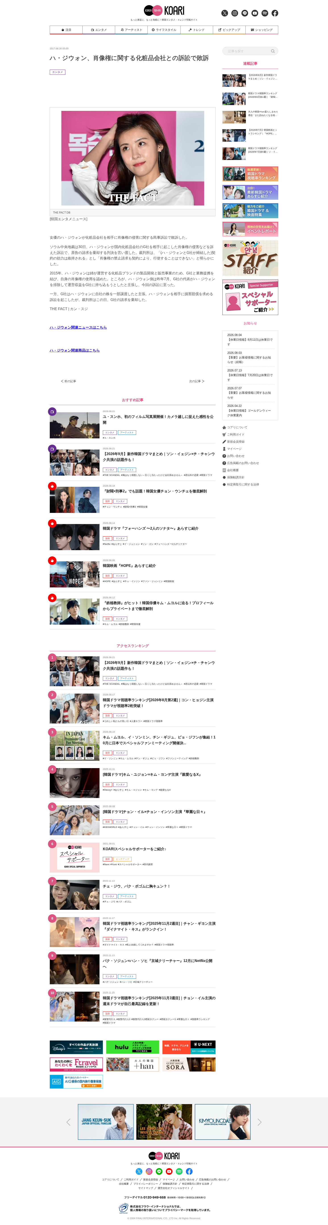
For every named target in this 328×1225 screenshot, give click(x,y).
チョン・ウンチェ (113, 507)
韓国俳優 (135, 624)
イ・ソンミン (111, 758)
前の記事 (70, 381)
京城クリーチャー (144, 982)
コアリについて (237, 427)
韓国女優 (143, 507)
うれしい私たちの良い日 (116, 721)
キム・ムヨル (111, 624)
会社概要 (233, 470)
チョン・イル (137, 827)
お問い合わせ (236, 456)
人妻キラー (136, 721)
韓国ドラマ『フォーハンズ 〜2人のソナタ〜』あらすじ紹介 (151, 528)
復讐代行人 (109, 1019)
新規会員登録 (236, 441)
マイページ (234, 448)
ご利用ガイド (236, 434)
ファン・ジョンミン (153, 581)
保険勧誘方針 (236, 477)
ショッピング (264, 29)
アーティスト (133, 29)
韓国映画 (169, 581)
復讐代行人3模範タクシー (146, 1019)
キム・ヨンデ (151, 790)
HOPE (107, 581)
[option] (106, 1122)
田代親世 (148, 864)
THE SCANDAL (112, 475)
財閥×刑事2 (130, 507)
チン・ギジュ (142, 758)
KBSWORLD (110, 827)
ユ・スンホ (109, 438)
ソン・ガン (148, 544)
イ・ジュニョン (132, 544)
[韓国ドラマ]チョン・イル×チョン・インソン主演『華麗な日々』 (155, 812)
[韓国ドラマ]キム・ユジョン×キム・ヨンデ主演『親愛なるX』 (152, 774)
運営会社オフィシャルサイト (174, 1188)
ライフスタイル (166, 29)
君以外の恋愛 (192, 475)
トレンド (199, 29)
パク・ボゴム (124, 901)
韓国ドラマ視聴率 (154, 721)
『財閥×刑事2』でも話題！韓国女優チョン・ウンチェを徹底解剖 (155, 491)
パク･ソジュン (111, 982)
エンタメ (101, 29)
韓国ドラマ (206, 475)
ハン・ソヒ (126, 982)
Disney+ (108, 790)
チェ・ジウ (109, 901)
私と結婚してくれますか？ (140, 944)
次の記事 (195, 381)
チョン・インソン (156, 827)
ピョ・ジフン (158, 758)
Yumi (114, 864)
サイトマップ (145, 1188)
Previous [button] (68, 1122)
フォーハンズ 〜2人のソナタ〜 (171, 544)
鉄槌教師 (124, 624)
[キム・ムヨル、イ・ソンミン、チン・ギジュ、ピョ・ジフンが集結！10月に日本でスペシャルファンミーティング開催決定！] (75, 745)
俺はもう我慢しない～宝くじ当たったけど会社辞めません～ (152, 475)
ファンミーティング (178, 758)
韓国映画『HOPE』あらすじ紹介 (129, 566)
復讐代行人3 (124, 1019)
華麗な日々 (172, 827)
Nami (106, 864)
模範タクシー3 (168, 1019)
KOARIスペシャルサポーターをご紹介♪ (134, 849)
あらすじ (117, 544)
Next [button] (259, 1122)
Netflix (107, 544)
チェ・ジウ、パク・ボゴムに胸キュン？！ (137, 886)
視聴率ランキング (201, 1019)
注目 (68, 29)
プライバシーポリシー (145, 1184)
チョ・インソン (132, 581)
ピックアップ (231, 29)
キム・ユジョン (134, 790)
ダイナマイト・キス (114, 944)
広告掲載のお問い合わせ (243, 463)
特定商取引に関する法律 (243, 484)
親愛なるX (165, 790)
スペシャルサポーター (130, 864)
